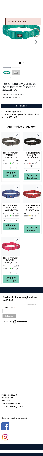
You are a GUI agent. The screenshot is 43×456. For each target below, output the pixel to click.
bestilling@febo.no (17, 406)
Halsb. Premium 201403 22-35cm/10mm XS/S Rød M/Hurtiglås (32, 207)
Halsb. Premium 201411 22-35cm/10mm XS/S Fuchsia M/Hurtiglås (10, 260)
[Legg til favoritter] (16, 135)
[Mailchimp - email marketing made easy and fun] (16, 321)
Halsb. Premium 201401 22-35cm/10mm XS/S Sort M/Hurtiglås (32, 155)
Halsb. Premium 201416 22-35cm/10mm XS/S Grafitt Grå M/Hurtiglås (11, 155)
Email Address (9, 307)
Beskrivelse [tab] (21, 105)
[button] (20, 63)
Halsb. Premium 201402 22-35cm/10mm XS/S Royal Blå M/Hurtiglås (10, 207)
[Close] (38, 21)
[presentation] (35, 42)
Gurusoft (21, 451)
